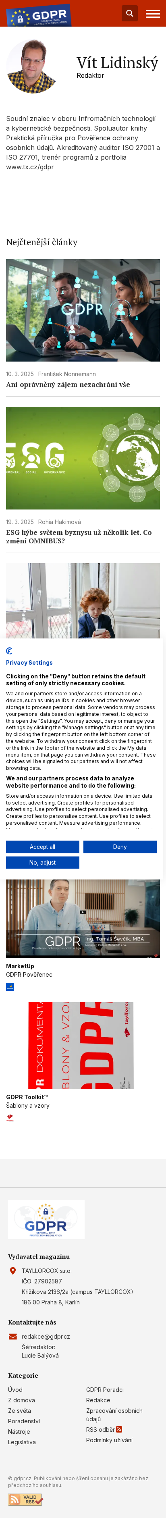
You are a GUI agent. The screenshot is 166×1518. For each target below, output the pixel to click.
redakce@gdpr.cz (46, 1336)
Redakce (98, 1400)
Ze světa (19, 1410)
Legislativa (22, 1442)
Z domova (21, 1400)
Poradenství (24, 1421)
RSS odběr (100, 1429)
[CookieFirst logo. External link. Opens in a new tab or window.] (9, 651)
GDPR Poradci (105, 1389)
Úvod (15, 1389)
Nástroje (19, 1431)
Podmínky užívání (109, 1440)
